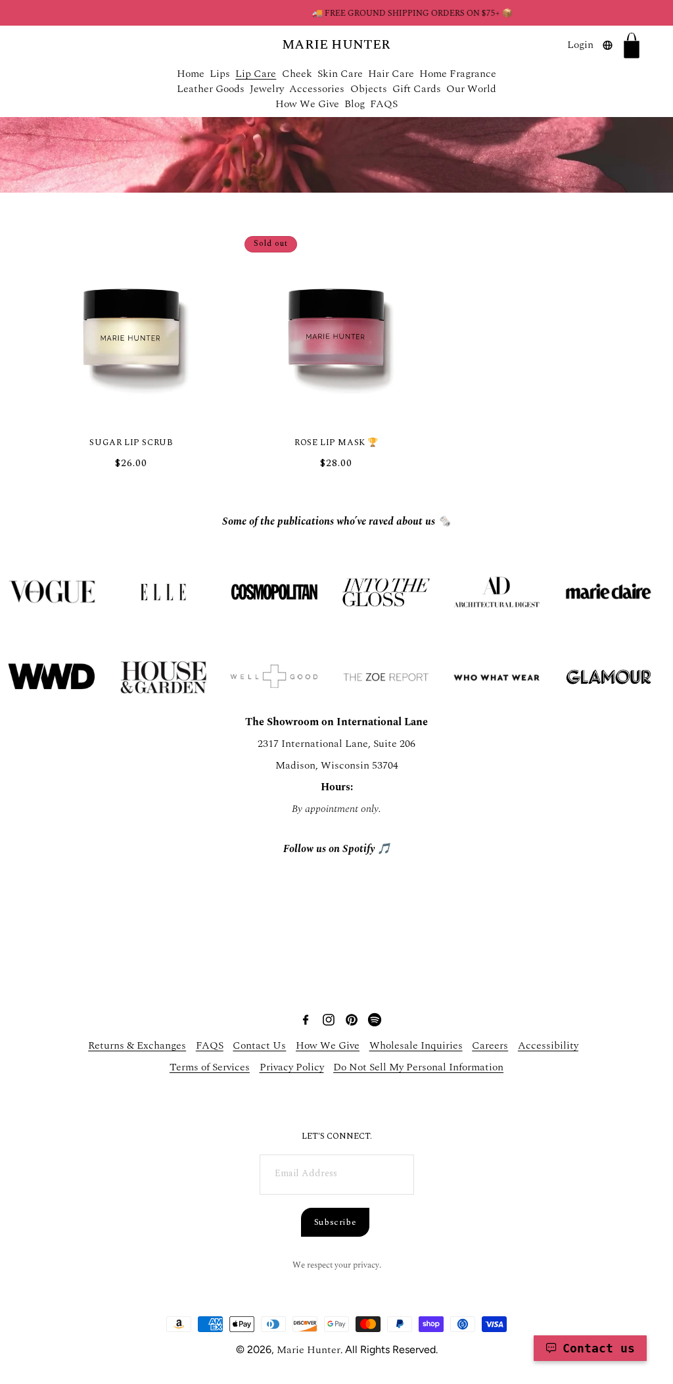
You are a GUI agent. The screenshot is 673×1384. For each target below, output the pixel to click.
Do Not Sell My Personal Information (418, 1067)
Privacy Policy (292, 1067)
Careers (490, 1045)
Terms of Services (210, 1067)
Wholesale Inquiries (416, 1045)
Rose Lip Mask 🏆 (336, 442)
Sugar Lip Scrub (131, 442)
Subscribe (335, 1222)
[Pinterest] (363, 569)
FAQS (209, 1045)
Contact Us (259, 1045)
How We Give (328, 1045)
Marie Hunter (308, 1350)
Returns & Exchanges (137, 1045)
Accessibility (548, 1045)
